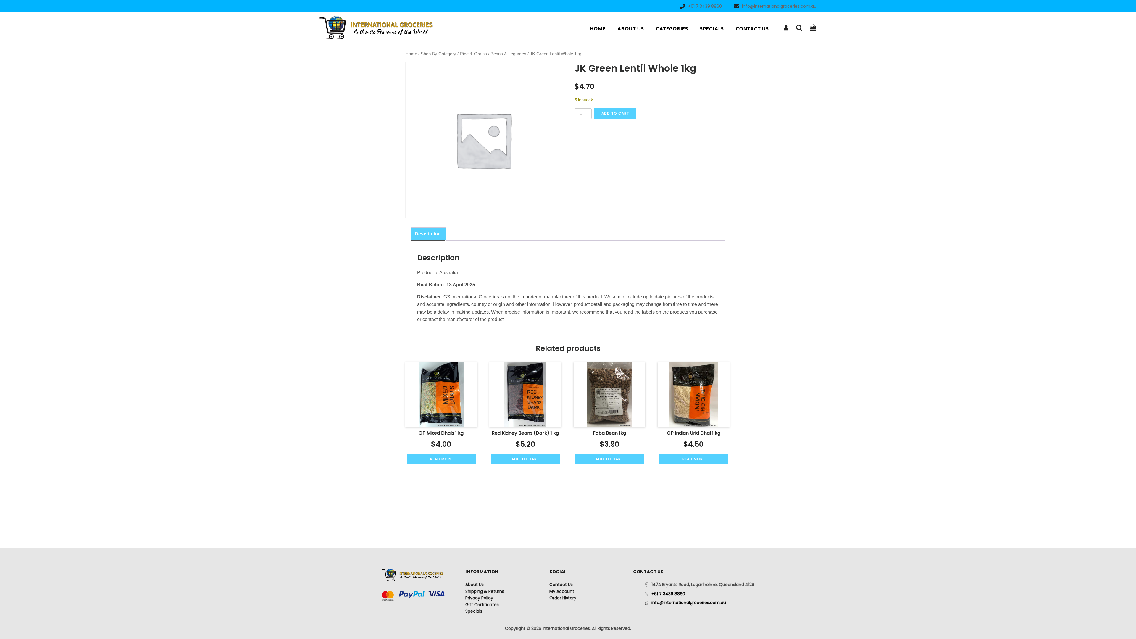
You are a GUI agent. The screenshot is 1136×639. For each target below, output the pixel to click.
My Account (561, 591)
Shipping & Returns (484, 591)
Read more (441, 459)
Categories (672, 28)
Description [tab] (428, 233)
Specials (712, 28)
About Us (630, 28)
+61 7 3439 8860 (705, 6)
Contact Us (752, 28)
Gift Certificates (482, 605)
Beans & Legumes (508, 53)
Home (598, 28)
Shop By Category (438, 53)
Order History (562, 598)
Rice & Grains (473, 53)
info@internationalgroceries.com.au (779, 6)
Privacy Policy (479, 598)
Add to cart (615, 113)
